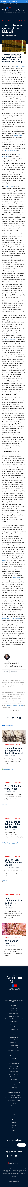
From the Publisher (14, 1045)
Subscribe (4, 1)
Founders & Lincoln (14, 1040)
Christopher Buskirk (11, 867)
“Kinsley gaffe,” (18, 135)
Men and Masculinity (14, 1069)
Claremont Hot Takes (14, 1016)
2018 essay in (11, 150)
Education (14, 1026)
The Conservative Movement (14, 1100)
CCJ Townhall (14, 1011)
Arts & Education (14, 1008)
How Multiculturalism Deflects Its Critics (13, 901)
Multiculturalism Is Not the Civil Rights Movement (13, 751)
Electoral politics (14, 1029)
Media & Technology (14, 1066)
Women (14, 1103)
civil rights (6, 671)
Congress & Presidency (14, 1024)
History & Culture (14, 1055)
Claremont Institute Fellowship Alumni (14, 1018)
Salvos (14, 1119)
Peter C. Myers (9, 755)
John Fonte (9, 186)
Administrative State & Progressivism (14, 1000)
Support (15, 3)
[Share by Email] (17, 718)
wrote (4, 560)
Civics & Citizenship (13, 1013)
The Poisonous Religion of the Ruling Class (12, 824)
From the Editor (14, 1042)
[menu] (25, 3)
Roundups (14, 1084)
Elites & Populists (14, 1032)
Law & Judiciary (14, 1061)
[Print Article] (20, 718)
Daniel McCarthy (10, 829)
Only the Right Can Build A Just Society (13, 862)
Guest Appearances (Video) (14, 1050)
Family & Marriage (14, 1037)
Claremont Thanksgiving (14, 1021)
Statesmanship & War (14, 1090)
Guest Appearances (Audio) (14, 1047)
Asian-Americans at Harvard (11, 618)
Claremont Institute (7, 3)
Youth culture (14, 1105)
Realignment (14, 1079)
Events (14, 1034)
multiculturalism (7, 675)
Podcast (14, 1128)
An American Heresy (11, 942)
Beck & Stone (16, 1181)
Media (14, 1130)
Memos (14, 1122)
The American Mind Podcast (14, 1095)
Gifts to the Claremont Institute (14, 705)
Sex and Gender (14, 1087)
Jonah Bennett (9, 791)
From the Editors (14, 1117)
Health (14, 1053)
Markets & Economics (14, 1063)
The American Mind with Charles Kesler (14, 1098)
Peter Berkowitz (10, 946)
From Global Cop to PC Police (13, 787)
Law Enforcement (14, 1002)
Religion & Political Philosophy (14, 1082)
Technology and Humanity (14, 1092)
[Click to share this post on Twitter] (13, 718)
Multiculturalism (14, 1071)
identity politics (14, 671)
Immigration (14, 1058)
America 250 (14, 1005)
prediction (16, 577)
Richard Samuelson (9, 36)
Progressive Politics (14, 1074)
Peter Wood (8, 908)
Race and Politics (14, 1076)
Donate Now (13, 710)
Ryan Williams (20, 66)
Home (14, 1114)
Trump (14, 675)
